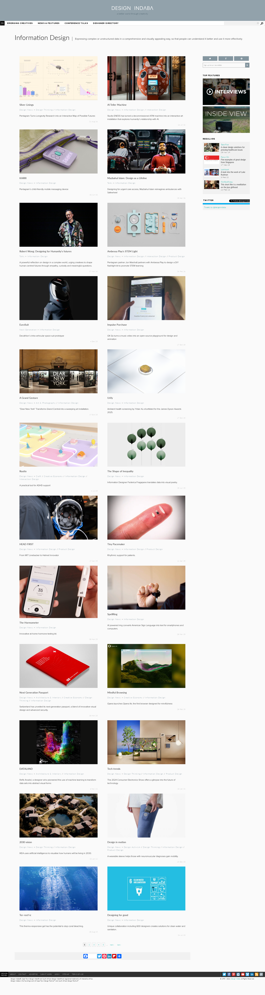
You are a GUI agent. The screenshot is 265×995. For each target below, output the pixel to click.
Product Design (177, 256)
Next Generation (28, 329)
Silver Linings (26, 104)
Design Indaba (235, 979)
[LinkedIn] (109, 956)
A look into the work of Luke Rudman (233, 173)
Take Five (225, 144)
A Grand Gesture (28, 397)
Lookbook (225, 169)
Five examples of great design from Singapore (233, 161)
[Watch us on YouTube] (243, 974)
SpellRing (112, 614)
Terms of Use (77, 974)
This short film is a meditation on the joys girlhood (233, 185)
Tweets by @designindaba (215, 207)
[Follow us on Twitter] (210, 58)
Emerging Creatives (20, 23)
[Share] (119, 956)
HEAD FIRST (26, 544)
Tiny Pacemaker (116, 544)
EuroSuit (24, 324)
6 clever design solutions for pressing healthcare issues (233, 148)
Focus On (225, 157)
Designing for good (117, 915)
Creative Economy (53, 476)
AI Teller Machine (117, 104)
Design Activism (132, 847)
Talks (109, 183)
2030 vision (25, 842)
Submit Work (46, 974)
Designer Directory (106, 23)
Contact (22, 974)
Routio (22, 471)
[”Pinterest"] (241, 58)
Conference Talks (76, 23)
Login (57, 974)
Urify (110, 397)
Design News (26, 109)
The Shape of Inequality (120, 471)
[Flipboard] (114, 956)
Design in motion (116, 842)
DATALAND (26, 768)
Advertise (33, 974)
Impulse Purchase (117, 324)
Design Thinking (44, 109)
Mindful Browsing (117, 692)
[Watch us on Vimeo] (247, 974)
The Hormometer (29, 622)
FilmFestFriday (227, 181)
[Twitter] (99, 956)
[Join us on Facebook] (225, 58)
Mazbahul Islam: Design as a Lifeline (127, 178)
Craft (38, 476)
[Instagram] (238, 974)
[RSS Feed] (256, 974)
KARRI (22, 178)
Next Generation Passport (33, 692)
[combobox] (241, 23)
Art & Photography (46, 402)
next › (112, 945)
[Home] (132, 9)
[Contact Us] (261, 974)
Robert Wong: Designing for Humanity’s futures (45, 251)
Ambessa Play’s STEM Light (122, 251)
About (13, 974)
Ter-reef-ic (25, 915)
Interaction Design (156, 109)
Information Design (65, 109)
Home (2, 23)
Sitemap (65, 974)
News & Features (48, 23)
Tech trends (113, 768)
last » (119, 945)
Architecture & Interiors (48, 697)
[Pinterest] (104, 956)
